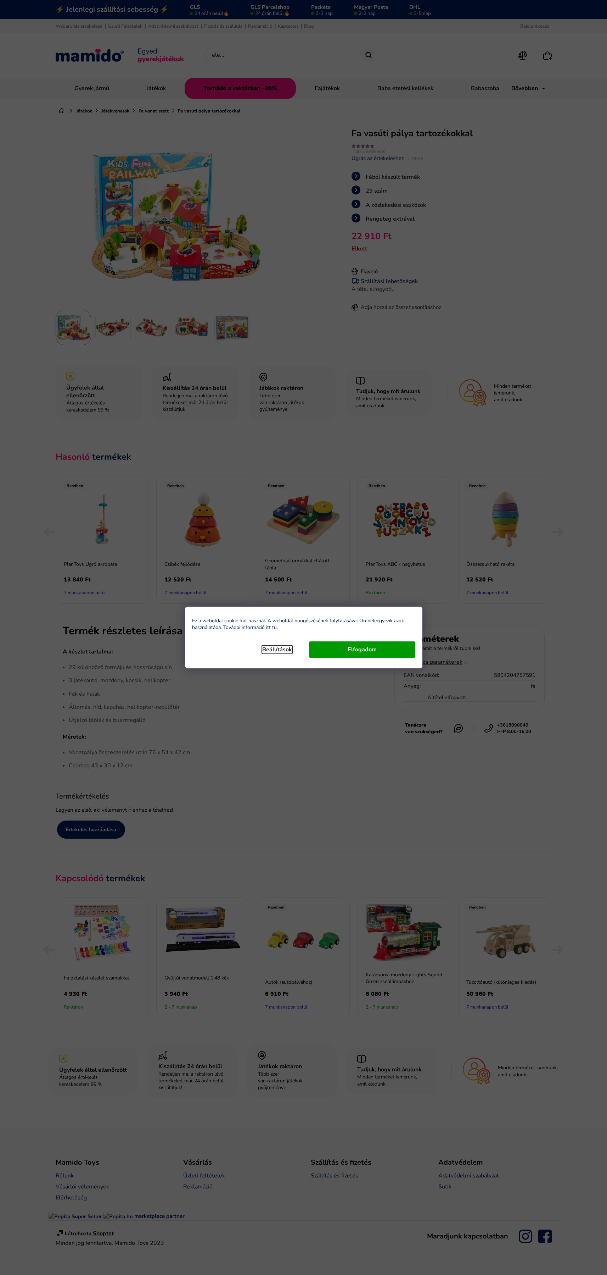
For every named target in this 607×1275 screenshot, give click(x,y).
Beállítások (277, 649)
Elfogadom (362, 649)
